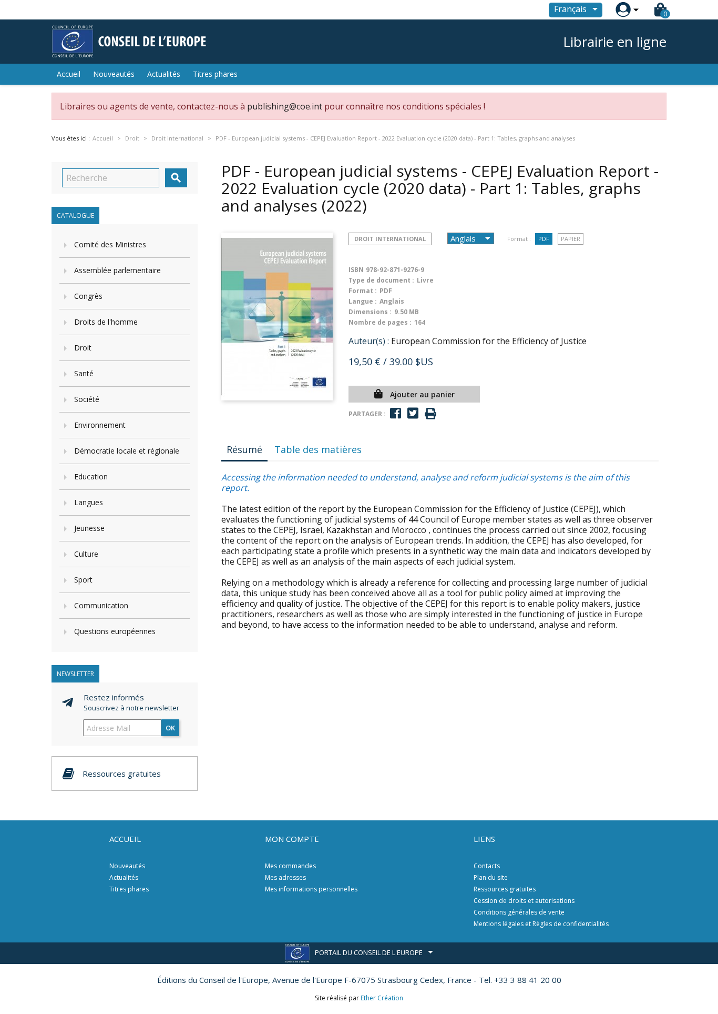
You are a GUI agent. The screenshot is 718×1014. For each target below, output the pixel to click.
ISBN (356, 269)
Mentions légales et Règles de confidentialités (541, 923)
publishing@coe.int (284, 106)
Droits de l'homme (106, 322)
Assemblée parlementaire (117, 270)
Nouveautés (114, 74)
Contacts (487, 865)
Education (91, 476)
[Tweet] (412, 413)
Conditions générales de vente (519, 912)
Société (86, 399)
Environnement (100, 425)
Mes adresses (285, 877)
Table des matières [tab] (318, 449)
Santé (84, 373)
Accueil (68, 74)
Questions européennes (115, 631)
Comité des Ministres (110, 244)
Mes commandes (290, 865)
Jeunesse (89, 528)
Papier (570, 239)
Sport (83, 580)
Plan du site (491, 877)
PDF (543, 239)
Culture (86, 554)
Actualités (163, 74)
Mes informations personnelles (311, 889)
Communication (101, 605)
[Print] (430, 414)
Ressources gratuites (505, 889)
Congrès (88, 296)
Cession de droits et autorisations (524, 900)
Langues (88, 502)
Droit (82, 348)
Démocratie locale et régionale (126, 451)
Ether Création (382, 997)
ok (170, 727)
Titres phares (215, 74)
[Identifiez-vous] (623, 9)
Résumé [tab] (244, 449)
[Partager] (395, 413)
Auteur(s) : (368, 341)
